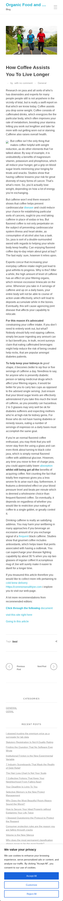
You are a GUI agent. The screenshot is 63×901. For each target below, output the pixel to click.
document (29, 608)
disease (28, 207)
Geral (10, 711)
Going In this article (17, 621)
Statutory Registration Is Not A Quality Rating (29, 742)
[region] (31, 872)
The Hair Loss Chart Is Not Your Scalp (26, 773)
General (42, 83)
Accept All (31, 876)
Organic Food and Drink (29, 4)
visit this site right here (19, 614)
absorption (46, 465)
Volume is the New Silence (20, 835)
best (14, 641)
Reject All (31, 894)
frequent (24, 536)
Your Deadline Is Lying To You (21, 786)
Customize (31, 885)
